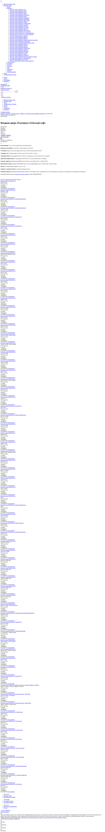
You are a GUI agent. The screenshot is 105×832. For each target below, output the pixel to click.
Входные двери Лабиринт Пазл (18, 12)
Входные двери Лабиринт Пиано (18, 13)
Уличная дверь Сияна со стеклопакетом (20, 58)
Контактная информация (10, 806)
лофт (8, 67)
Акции (5, 78)
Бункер (9, 6)
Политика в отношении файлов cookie (32, 817)
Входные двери (8, 5)
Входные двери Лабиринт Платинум (19, 15)
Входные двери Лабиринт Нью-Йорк (19, 19)
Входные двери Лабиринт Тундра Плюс (20, 31)
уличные (9, 70)
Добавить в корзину (5, 135)
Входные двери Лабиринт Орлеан (19, 52)
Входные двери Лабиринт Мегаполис (20, 20)
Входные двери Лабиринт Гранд (18, 11)
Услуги (5, 77)
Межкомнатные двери (9, 4)
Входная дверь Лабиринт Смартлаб (19, 55)
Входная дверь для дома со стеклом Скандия (21, 34)
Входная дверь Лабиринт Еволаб (18, 54)
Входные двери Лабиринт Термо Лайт (20, 48)
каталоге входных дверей (21, 174)
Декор (5, 73)
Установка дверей (8, 802)
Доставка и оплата (8, 801)
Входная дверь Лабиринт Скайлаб (19, 49)
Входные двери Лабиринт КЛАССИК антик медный (24, 40)
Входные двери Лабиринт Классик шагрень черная (23, 56)
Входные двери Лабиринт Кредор (19, 45)
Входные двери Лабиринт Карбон (19, 47)
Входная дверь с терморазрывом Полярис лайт (22, 42)
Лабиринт (9, 8)
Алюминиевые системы (10, 74)
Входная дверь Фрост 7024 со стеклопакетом (21, 60)
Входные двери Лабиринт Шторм (19, 37)
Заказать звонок (5, 89)
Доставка (3, 84)
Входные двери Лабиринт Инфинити (19, 18)
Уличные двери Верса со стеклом (18, 36)
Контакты (6, 81)
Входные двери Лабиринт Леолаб (19, 44)
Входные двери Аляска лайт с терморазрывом (22, 33)
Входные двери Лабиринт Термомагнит (20, 23)
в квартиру (10, 63)
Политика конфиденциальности (13, 817)
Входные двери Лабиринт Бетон (18, 16)
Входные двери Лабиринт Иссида (19, 29)
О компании (7, 80)
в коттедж (9, 66)
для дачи (9, 65)
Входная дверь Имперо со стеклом (19, 59)
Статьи (5, 808)
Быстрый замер (5, 137)
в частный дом (10, 62)
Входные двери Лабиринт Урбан (18, 22)
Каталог (8, 113)
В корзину (3, 187)
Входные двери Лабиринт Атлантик (19, 27)
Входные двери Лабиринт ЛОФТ (18, 38)
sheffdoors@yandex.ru (6, 88)
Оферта (3, 817)
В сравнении (11, 188)
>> (1, 143)
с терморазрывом (11, 72)
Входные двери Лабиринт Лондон (19, 26)
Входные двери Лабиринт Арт (18, 9)
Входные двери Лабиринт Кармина (19, 51)
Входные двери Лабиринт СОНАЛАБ (20, 41)
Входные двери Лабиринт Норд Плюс (20, 30)
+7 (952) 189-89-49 (5, 810)
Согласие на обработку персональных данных (54, 817)
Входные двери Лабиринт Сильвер (19, 24)
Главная (3, 113)
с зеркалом (9, 69)
